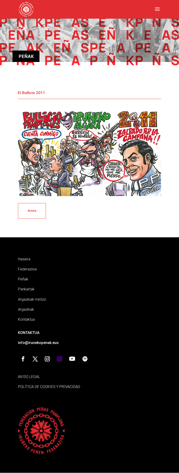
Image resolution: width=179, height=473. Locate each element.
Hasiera (24, 259)
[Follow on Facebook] (23, 359)
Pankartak (26, 289)
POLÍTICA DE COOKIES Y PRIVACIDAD (49, 387)
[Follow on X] (35, 359)
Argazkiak (26, 309)
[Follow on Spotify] (85, 359)
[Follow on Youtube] (72, 359)
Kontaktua (26, 319)
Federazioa (27, 269)
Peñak (23, 279)
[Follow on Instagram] (47, 359)
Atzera (32, 210)
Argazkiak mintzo (32, 299)
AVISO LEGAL (29, 376)
